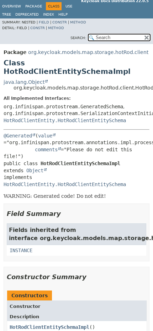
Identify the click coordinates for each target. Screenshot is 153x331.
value (45, 136)
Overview (11, 6)
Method (78, 22)
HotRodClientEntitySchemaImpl (49, 327)
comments (46, 149)
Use (68, 6)
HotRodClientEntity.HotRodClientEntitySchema (65, 120)
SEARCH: (78, 38)
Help (63, 14)
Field (44, 22)
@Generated (18, 136)
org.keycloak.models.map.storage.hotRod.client (88, 52)
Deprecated (27, 14)
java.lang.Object (24, 82)
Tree (6, 14)
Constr (59, 22)
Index (48, 14)
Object (34, 170)
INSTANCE (21, 250)
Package (33, 6)
